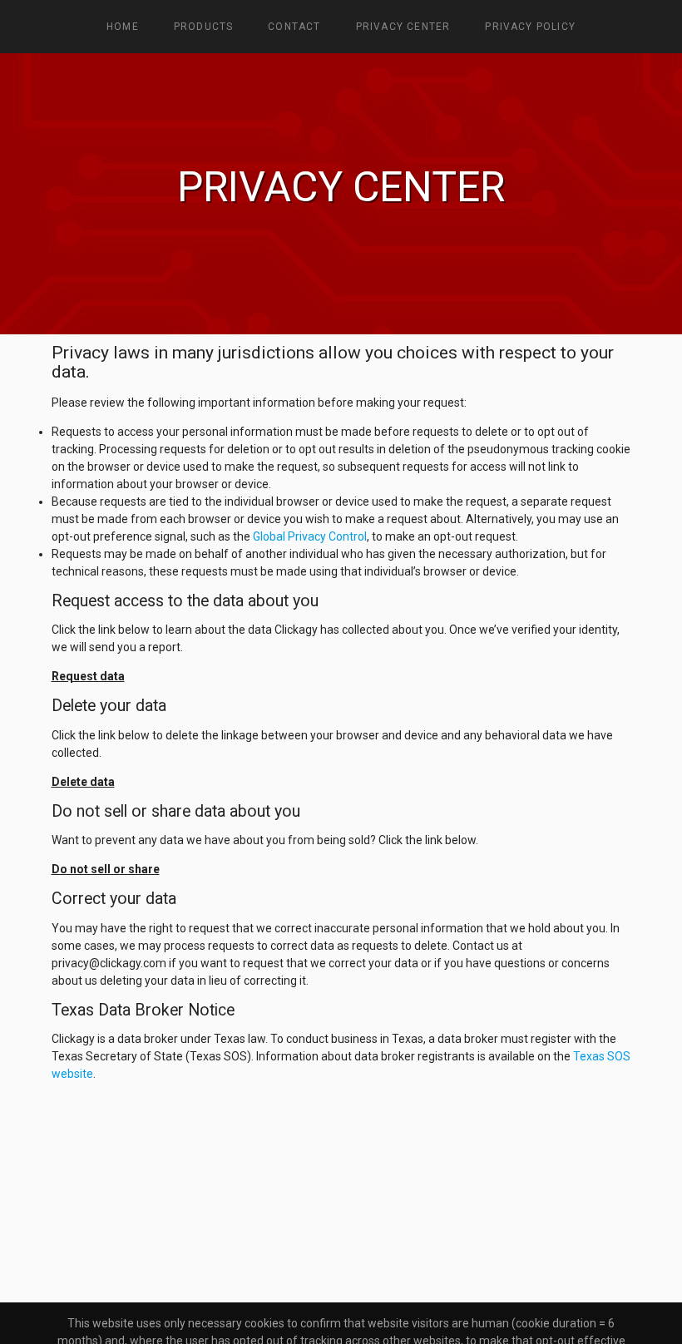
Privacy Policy (530, 26)
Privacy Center (403, 26)
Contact (294, 26)
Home (122, 26)
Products (204, 26)
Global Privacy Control (310, 536)
